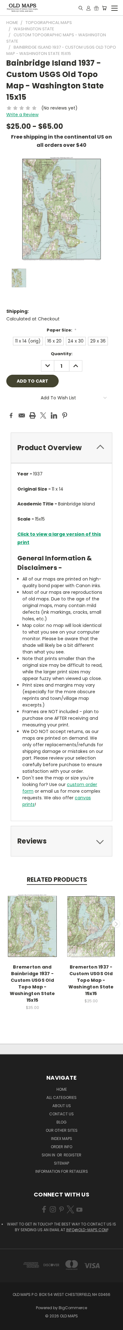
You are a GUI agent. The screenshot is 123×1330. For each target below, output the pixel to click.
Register (72, 1155)
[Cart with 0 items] (104, 8)
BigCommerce (73, 1307)
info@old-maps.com (87, 1229)
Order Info (61, 1146)
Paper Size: (62, 330)
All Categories (61, 1097)
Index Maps (61, 1138)
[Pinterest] (65, 415)
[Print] (32, 415)
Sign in (49, 1155)
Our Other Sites (62, 1130)
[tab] (61, 447)
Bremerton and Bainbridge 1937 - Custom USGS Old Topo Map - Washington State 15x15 (32, 983)
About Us (61, 1105)
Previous (7, 924)
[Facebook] (11, 415)
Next (116, 924)
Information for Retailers (61, 1171)
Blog (61, 1122)
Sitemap (61, 1163)
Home (61, 1089)
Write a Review (22, 114)
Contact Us (61, 1114)
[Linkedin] (54, 415)
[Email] (22, 415)
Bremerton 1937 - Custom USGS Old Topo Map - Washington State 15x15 (91, 980)
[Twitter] (43, 415)
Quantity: (62, 354)
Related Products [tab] (57, 879)
